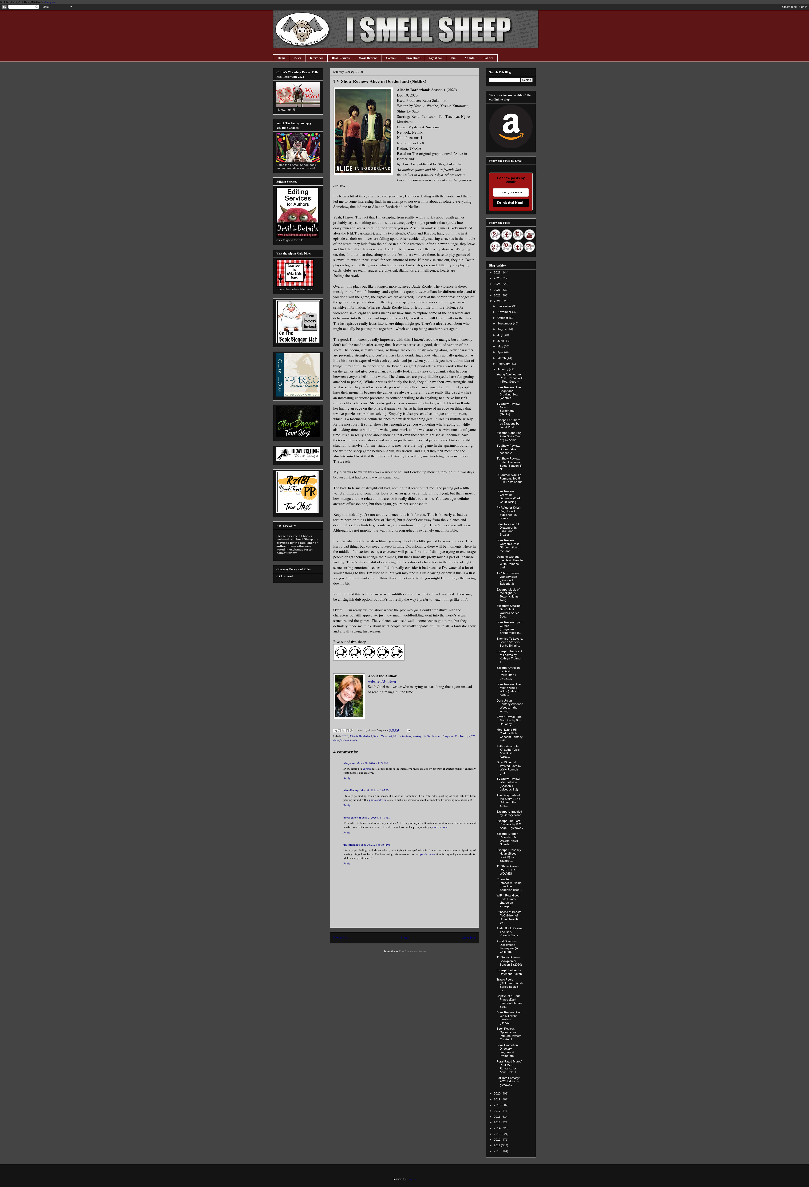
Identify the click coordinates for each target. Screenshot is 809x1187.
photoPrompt (351, 790)
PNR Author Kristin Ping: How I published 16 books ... (509, 513)
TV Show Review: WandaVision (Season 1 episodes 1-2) (508, 784)
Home (281, 58)
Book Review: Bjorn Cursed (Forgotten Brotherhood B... (509, 627)
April (500, 352)
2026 (497, 272)
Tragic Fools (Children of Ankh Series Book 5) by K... (510, 985)
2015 (497, 1122)
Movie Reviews (368, 58)
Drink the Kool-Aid (511, 203)
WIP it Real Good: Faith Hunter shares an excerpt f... (508, 901)
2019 (497, 1099)
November (504, 311)
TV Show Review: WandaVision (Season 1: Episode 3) (508, 578)
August (502, 329)
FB (382, 681)
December (504, 306)
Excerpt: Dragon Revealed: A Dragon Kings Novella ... (507, 839)
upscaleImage (351, 845)
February (503, 363)
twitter (391, 681)
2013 (497, 1134)
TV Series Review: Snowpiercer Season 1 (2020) (509, 961)
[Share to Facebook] (347, 731)
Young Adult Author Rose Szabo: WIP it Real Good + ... (510, 378)
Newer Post (340, 937)
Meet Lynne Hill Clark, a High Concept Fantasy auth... (509, 735)
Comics (390, 58)
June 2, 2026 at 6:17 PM (376, 817)
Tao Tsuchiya (462, 736)
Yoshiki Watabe (349, 740)
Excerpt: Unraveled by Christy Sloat (509, 813)
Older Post (469, 937)
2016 (497, 1116)
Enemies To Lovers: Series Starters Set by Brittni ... (510, 642)
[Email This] (335, 731)
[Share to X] (343, 731)
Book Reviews (341, 58)
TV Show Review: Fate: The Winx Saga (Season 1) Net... (509, 464)
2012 (497, 1139)
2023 (497, 289)
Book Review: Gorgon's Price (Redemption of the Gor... (508, 545)
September (505, 323)
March (502, 358)
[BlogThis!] (339, 731)
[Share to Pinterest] (351, 731)
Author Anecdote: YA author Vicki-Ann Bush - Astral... (509, 751)
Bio (453, 58)
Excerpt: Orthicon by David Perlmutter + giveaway (508, 673)
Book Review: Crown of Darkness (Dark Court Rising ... (509, 496)
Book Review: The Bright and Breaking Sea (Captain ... (509, 392)
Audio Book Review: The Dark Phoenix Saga (510, 932)
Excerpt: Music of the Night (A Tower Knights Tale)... (508, 595)
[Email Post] (407, 730)
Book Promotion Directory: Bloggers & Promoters (507, 1050)
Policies (488, 58)
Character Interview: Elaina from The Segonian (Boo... (509, 884)
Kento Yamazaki (382, 736)
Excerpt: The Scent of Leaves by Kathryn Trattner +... (509, 656)
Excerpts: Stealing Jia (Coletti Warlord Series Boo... (509, 611)
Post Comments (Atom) (412, 951)
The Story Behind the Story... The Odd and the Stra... (508, 800)
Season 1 (437, 736)
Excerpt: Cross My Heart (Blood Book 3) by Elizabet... (509, 855)
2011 (497, 1145)
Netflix (426, 736)
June (501, 340)
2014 (497, 1128)
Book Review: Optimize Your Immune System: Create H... (509, 1034)
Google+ (50, 2)
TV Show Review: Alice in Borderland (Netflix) (508, 409)
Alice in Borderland (361, 736)
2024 (497, 283)
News (297, 58)
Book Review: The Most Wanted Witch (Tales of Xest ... (509, 689)
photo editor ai (377, 800)
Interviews (316, 58)
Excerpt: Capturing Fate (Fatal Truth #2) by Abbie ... (509, 436)
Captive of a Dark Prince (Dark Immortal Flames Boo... (509, 1001)
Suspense (448, 736)
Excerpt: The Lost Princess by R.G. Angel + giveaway (510, 824)
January (503, 369)
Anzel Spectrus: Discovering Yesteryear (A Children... (507, 946)
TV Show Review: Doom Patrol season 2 (508, 449)
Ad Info (469, 58)
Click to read (284, 576)
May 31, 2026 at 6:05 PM (375, 790)
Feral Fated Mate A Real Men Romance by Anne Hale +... (509, 1067)
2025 (497, 278)
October (503, 317)
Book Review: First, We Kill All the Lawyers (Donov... (509, 1018)
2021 (497, 301)
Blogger (411, 1179)
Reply (346, 778)
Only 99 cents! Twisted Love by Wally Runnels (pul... (509, 767)
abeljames (349, 763)
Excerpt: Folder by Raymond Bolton (509, 972)
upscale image (427, 854)
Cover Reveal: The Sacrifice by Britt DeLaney (509, 720)
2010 (497, 1151)
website (373, 681)
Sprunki (367, 768)
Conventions (412, 58)
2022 (497, 295)
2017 (497, 1110)
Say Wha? (435, 58)
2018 (497, 1105)
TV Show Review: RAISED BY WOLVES (508, 870)
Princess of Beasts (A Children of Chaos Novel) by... (509, 917)
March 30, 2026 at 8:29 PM (372, 763)
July (500, 335)
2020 (345, 736)
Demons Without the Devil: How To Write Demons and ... (510, 562)
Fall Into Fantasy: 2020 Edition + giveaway (508, 1081)
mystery (417, 736)
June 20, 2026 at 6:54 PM (375, 845)
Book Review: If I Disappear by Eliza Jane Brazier (508, 529)
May (500, 346)
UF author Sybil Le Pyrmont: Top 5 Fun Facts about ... (509, 480)
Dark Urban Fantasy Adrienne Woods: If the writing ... (510, 706)
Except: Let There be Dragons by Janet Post (508, 423)
